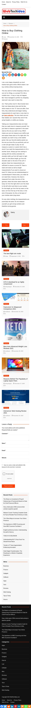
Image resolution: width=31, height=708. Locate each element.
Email (4, 450)
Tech (4, 584)
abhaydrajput (8, 286)
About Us (8, 2)
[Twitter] (6, 74)
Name (4, 443)
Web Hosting (7, 592)
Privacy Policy (16, 2)
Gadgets (5, 573)
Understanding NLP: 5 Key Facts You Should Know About (13, 540)
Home (3, 2)
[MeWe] (18, 74)
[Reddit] (9, 74)
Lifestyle (4, 667)
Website (4, 457)
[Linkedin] (12, 74)
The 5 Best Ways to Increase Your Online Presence (14, 519)
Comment (5, 433)
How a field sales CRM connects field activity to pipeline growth (13, 508)
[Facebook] (3, 74)
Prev (6, 225)
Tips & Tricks (7, 595)
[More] (3, 78)
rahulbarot (7, 311)
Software (5, 577)
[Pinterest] (15, 74)
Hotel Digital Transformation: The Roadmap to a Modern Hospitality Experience (12, 553)
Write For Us (24, 2)
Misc (3, 671)
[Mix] (22, 74)
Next (24, 225)
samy (4, 37)
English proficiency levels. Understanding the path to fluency (15, 531)
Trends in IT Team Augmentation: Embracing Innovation (12, 546)
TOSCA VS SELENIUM (10, 535)
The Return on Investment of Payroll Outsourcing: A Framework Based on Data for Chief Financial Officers (15, 501)
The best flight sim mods (12, 253)
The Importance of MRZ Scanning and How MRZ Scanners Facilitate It (14, 525)
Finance (5, 569)
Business (6, 566)
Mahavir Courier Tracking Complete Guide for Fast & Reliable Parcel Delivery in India (15, 513)
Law (3, 664)
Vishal (6, 256)
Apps (4, 581)
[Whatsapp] (25, 74)
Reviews (5, 39)
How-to (5, 599)
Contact (4, 4)
